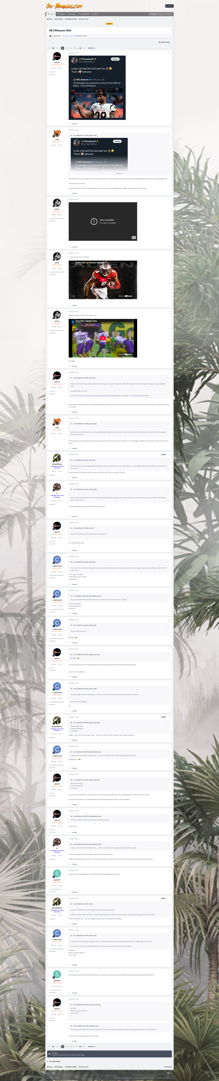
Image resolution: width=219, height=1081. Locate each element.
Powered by (164, 1078)
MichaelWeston (56, 36)
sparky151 (57, 880)
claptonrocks (57, 566)
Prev (53, 48)
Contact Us (50, 1078)
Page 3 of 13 (91, 48)
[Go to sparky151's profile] (57, 874)
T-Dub (57, 139)
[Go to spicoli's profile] (57, 203)
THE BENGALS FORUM (80, 36)
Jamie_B (57, 62)
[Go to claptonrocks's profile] (57, 560)
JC (57, 493)
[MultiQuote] (69, 123)
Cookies (57, 1078)
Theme (115, 1078)
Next (80, 48)
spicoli (57, 209)
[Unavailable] (99, 139)
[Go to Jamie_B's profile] (57, 56)
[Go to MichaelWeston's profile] (50, 36)
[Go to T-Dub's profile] (57, 133)
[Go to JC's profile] (57, 487)
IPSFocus (121, 1078)
